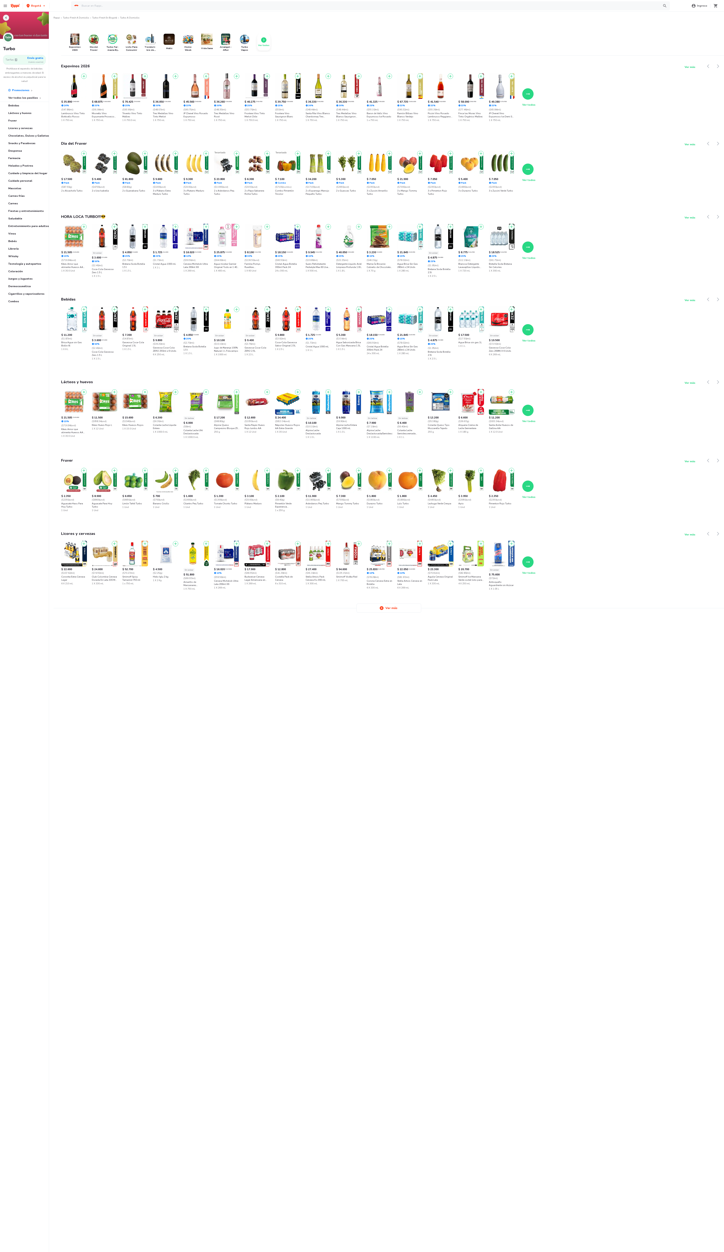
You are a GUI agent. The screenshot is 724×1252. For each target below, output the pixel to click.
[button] (36, 6)
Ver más (690, 67)
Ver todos (528, 105)
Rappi (57, 17)
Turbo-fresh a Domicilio (76, 17)
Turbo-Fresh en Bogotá (104, 17)
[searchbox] (369, 5)
